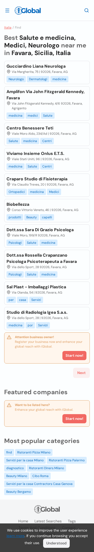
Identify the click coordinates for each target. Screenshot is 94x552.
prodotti (15, 217)
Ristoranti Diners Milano (46, 468)
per (11, 300)
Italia (7, 27)
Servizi (36, 300)
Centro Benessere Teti (30, 128)
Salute (47, 115)
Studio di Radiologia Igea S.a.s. (37, 312)
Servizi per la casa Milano (25, 460)
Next (81, 372)
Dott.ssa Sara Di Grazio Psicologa (40, 229)
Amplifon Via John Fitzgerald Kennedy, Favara (46, 95)
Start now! (74, 418)
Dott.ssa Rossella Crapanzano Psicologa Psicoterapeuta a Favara (42, 258)
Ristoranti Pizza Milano (33, 452)
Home (23, 521)
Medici (54, 192)
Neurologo (16, 79)
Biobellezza (18, 204)
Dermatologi (38, 79)
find (9, 452)
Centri (47, 141)
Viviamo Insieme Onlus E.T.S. (35, 153)
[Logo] (28, 10)
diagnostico (15, 468)
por (30, 325)
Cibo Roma (40, 476)
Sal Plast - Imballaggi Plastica (36, 287)
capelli (47, 217)
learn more (16, 535)
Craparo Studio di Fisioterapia (37, 179)
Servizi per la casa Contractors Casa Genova (39, 484)
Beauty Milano (16, 476)
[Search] (86, 10)
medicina (59, 79)
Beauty (31, 217)
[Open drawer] (7, 10)
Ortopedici (17, 192)
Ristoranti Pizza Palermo (67, 460)
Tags (72, 521)
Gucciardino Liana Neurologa (36, 66)
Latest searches (48, 521)
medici (33, 115)
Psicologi (15, 243)
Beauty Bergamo (18, 492)
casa (22, 300)
